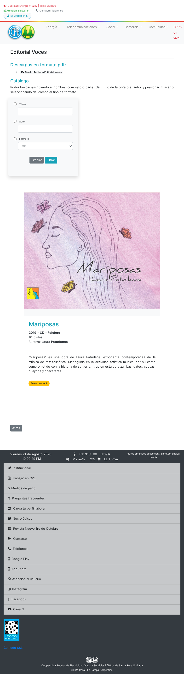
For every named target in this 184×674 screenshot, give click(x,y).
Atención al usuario (26, 579)
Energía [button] (51, 27)
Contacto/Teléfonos (51, 10)
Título (22, 104)
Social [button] (110, 27)
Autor (22, 121)
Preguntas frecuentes (28, 498)
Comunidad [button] (157, 27)
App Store (19, 569)
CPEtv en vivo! (177, 32)
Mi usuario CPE (19, 15)
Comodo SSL (13, 648)
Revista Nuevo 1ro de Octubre (35, 528)
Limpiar (36, 160)
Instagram (19, 589)
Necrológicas (22, 518)
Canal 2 (18, 609)
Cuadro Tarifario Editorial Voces (43, 72)
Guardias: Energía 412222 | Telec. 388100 (32, 5)
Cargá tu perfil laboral (29, 508)
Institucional (22, 468)
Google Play (20, 559)
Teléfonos (20, 549)
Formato (24, 138)
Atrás (16, 428)
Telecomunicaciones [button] (82, 27)
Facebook (19, 599)
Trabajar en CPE (24, 478)
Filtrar (51, 160)
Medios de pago (23, 488)
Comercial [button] (132, 27)
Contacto (20, 538)
